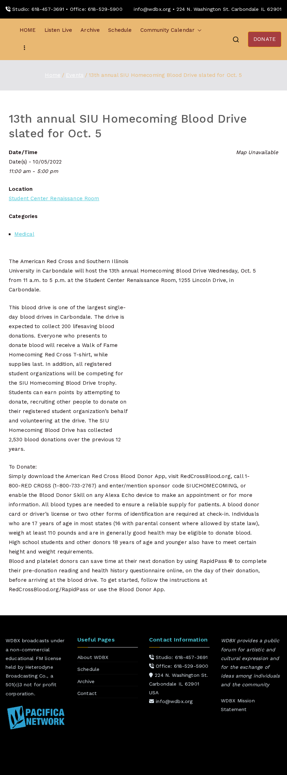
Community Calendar (167, 30)
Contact (87, 693)
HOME (28, 30)
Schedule (120, 30)
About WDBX (92, 657)
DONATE (264, 39)
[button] (198, 30)
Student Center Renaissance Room (54, 198)
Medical (24, 234)
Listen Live (58, 30)
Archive (90, 30)
